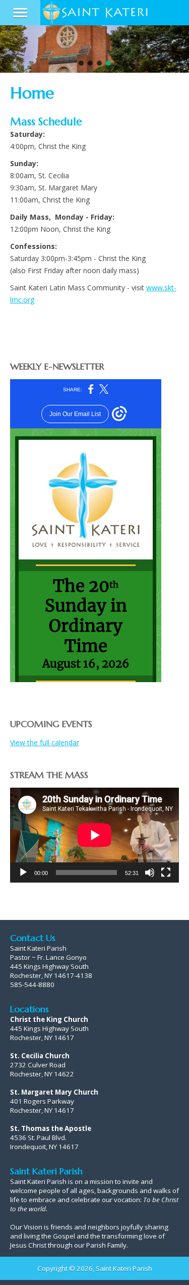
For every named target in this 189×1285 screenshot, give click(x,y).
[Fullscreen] (166, 872)
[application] (94, 835)
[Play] (23, 872)
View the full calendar (44, 742)
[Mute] (150, 872)
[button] (81, 63)
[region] (94, 49)
